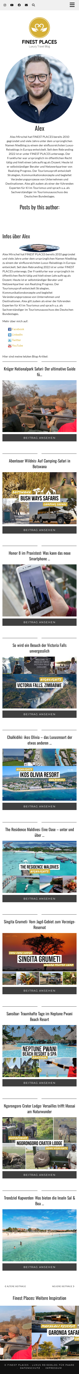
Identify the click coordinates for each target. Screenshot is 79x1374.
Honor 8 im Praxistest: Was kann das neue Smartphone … (39, 556)
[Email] (26, 5)
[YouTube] (12, 5)
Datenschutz (30, 1368)
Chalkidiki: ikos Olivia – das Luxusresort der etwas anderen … (39, 740)
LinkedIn (17, 334)
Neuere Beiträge (62, 1286)
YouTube (17, 345)
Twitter (16, 340)
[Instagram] (5, 5)
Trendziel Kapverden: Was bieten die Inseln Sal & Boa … (39, 1200)
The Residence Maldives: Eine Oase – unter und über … (39, 832)
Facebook (17, 329)
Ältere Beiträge (16, 1286)
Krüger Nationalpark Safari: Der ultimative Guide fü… (39, 371)
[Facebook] (19, 5)
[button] (73, 5)
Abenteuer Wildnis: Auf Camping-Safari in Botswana (39, 463)
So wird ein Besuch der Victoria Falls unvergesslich (39, 648)
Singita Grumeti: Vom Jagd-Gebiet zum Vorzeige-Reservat (39, 924)
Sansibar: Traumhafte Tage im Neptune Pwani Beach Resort (39, 1016)
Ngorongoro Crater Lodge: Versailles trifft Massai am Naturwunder (39, 1108)
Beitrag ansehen (39, 437)
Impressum (53, 1368)
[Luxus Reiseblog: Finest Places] (39, 26)
